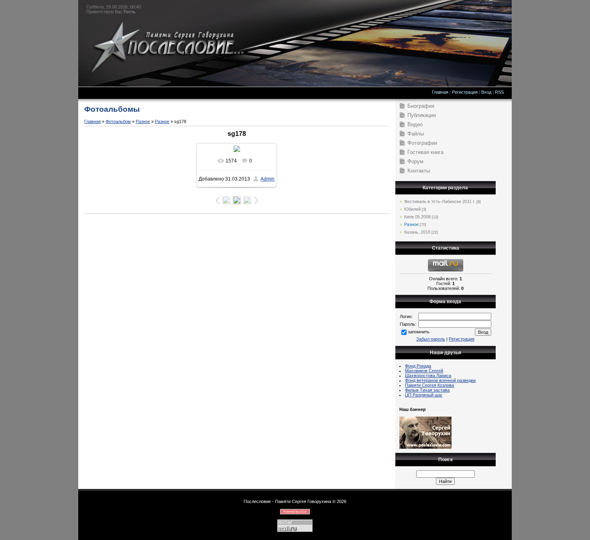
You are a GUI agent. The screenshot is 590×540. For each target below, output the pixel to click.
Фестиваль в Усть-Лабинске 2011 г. (439, 201)
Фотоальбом (118, 121)
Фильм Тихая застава (427, 390)
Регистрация (465, 92)
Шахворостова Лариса (428, 375)
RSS (499, 92)
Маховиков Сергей (424, 370)
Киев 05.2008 (417, 216)
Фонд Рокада (418, 365)
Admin (267, 179)
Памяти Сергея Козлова (429, 385)
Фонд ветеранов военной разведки (440, 380)
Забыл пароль (430, 339)
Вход (486, 92)
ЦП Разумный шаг (423, 394)
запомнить (418, 331)
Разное (143, 121)
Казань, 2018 (417, 232)
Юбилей (412, 209)
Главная (440, 92)
